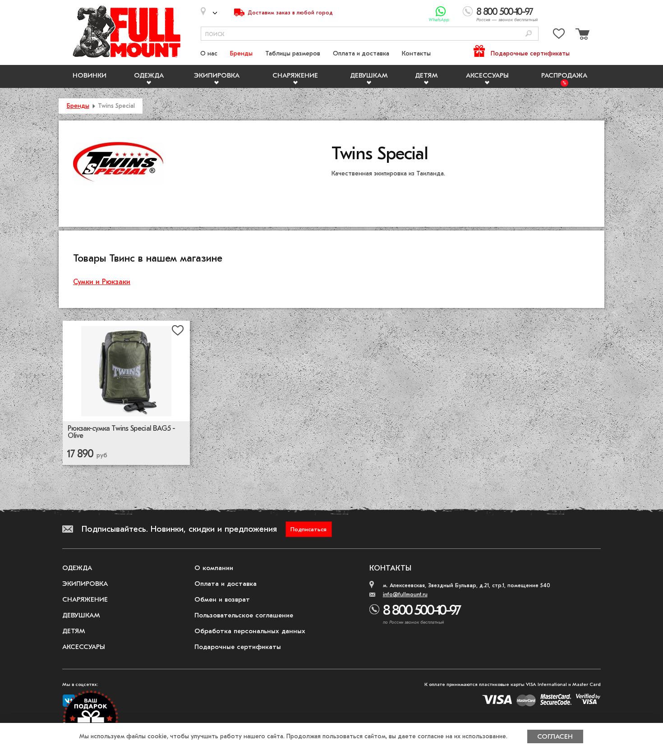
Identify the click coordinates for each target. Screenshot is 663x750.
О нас (208, 53)
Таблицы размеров (292, 53)
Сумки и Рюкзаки (101, 282)
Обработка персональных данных (249, 631)
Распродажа (564, 75)
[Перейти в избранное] (559, 35)
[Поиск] (529, 34)
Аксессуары (487, 75)
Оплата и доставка (361, 53)
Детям (426, 75)
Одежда (149, 75)
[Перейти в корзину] (581, 35)
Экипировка (216, 75)
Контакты (416, 53)
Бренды (241, 53)
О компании (213, 568)
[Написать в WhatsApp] (441, 11)
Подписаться (308, 529)
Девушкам (369, 75)
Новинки (89, 75)
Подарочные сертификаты (530, 53)
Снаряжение (295, 75)
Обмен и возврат (222, 599)
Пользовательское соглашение (243, 615)
